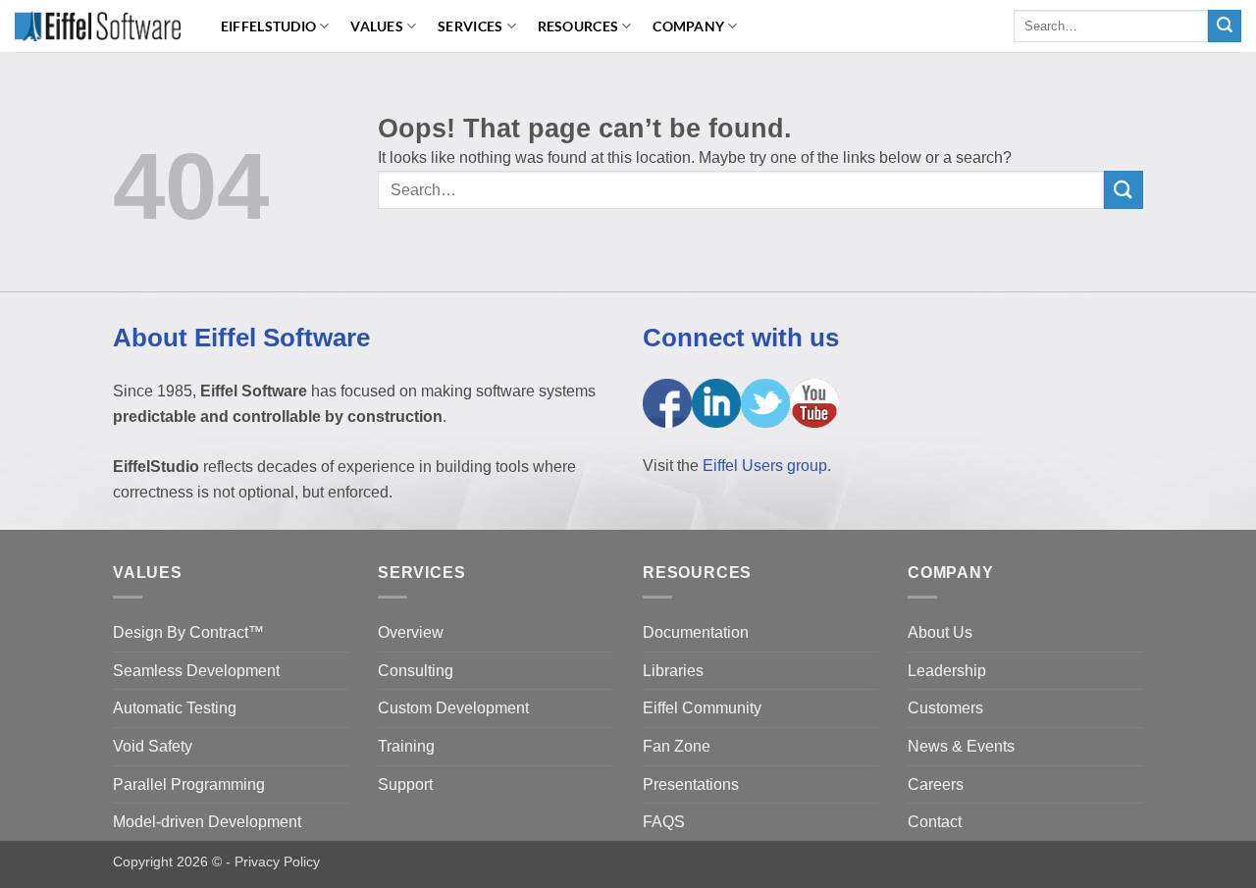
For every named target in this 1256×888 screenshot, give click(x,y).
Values (376, 26)
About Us (940, 632)
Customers (945, 708)
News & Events (961, 746)
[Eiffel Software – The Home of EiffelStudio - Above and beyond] (98, 25)
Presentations (691, 784)
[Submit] (1224, 26)
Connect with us (741, 337)
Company (688, 26)
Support (405, 784)
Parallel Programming (189, 784)
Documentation (696, 632)
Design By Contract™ (188, 632)
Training (406, 746)
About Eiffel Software (241, 337)
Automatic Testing (174, 708)
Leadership (947, 670)
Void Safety (152, 746)
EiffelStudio (268, 26)
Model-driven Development (207, 821)
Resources (578, 26)
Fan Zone (676, 746)
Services (470, 26)
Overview (411, 632)
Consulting (415, 670)
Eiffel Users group (765, 465)
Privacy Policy (277, 861)
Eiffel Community (702, 708)
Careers (936, 784)
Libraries (673, 670)
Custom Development (453, 708)
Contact (935, 821)
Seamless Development (196, 670)
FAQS (664, 821)
